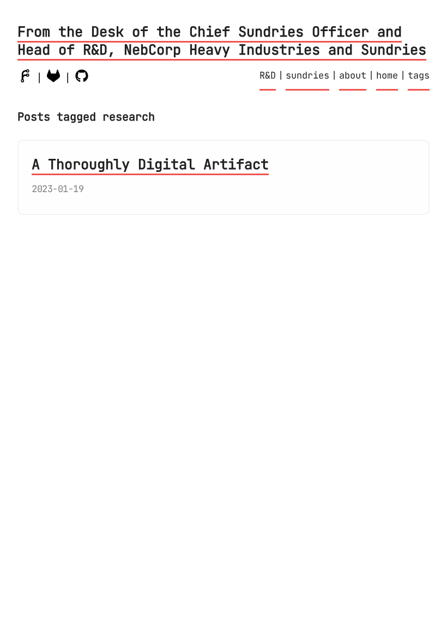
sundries (307, 75)
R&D (267, 75)
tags (419, 75)
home (387, 75)
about (352, 75)
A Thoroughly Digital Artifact (150, 164)
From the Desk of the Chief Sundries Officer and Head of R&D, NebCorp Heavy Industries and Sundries (221, 40)
